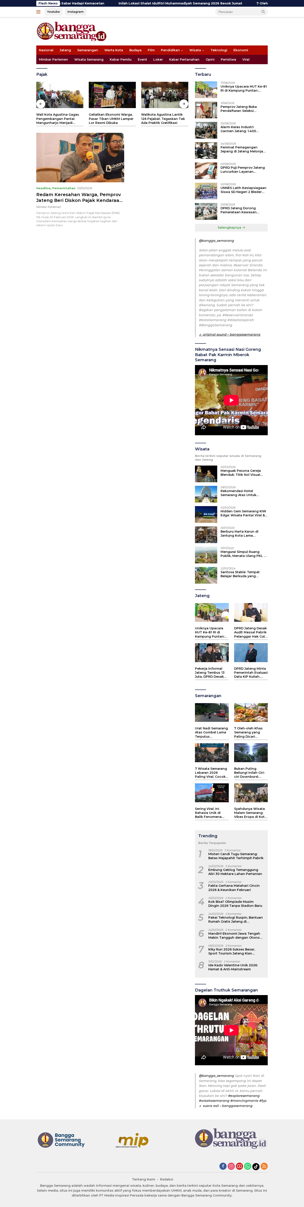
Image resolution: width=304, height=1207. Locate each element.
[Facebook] (223, 1166)
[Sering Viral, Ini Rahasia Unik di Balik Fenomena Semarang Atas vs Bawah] (212, 792)
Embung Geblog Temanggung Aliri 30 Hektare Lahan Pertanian (235, 872)
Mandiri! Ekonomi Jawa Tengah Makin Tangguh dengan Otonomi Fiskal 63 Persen (236, 936)
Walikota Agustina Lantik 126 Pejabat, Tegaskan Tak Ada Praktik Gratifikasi (163, 119)
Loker (158, 59)
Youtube (53, 11)
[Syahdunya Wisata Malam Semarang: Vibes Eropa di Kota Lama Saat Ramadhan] (251, 792)
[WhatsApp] (247, 1166)
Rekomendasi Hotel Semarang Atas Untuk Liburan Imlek (238, 493)
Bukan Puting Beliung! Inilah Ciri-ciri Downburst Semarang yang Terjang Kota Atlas (249, 773)
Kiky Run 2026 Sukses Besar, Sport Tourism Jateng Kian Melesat (231, 951)
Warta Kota (113, 50)
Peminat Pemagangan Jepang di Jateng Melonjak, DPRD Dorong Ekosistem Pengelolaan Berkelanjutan (243, 149)
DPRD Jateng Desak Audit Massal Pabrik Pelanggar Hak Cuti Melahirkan (250, 632)
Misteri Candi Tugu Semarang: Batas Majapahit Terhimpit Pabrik (235, 856)
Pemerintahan (63, 188)
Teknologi (219, 50)
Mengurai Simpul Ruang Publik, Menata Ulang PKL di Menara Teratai (244, 554)
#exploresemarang (244, 1096)
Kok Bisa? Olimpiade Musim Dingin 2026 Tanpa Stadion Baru (235, 904)
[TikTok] (255, 1166)
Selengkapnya (230, 228)
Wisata (195, 50)
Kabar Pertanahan (184, 59)
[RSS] (264, 1166)
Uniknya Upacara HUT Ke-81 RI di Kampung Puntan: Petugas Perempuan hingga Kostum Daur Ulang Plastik (244, 88)
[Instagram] (231, 1166)
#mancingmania (244, 1101)
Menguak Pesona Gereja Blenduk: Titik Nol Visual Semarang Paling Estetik (241, 473)
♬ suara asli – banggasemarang (226, 1106)
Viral (245, 59)
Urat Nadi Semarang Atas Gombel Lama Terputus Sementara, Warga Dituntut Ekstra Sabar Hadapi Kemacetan (211, 732)
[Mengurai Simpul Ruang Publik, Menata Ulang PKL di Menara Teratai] (206, 555)
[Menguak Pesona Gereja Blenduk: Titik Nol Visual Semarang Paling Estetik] (206, 474)
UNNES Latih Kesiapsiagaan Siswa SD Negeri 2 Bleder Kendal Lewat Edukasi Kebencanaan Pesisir (243, 190)
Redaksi (166, 1179)
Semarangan (87, 50)
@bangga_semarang (216, 241)
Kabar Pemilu (121, 59)
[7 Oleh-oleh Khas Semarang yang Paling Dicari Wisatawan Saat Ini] (251, 712)
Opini (210, 59)
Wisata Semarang (88, 59)
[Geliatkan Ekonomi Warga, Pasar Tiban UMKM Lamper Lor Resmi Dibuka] (112, 95)
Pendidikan (170, 50)
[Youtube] (239, 1166)
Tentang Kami (143, 1179)
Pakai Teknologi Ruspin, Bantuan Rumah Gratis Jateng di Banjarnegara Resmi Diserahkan (235, 920)
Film (151, 50)
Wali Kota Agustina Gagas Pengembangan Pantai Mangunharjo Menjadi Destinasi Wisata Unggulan (58, 119)
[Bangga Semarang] (71, 31)
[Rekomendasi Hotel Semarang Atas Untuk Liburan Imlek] (206, 494)
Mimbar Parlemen (53, 59)
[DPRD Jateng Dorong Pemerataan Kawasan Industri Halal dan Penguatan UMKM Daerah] (206, 211)
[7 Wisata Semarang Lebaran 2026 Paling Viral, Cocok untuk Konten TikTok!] (212, 752)
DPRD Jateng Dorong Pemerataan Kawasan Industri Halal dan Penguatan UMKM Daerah (242, 210)
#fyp (263, 1101)
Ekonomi (240, 50)
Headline (43, 188)
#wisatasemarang (214, 1101)
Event (142, 59)
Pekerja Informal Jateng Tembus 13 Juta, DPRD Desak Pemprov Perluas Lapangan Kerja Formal (210, 673)
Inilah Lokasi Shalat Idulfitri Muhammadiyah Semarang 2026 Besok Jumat (141, 3)
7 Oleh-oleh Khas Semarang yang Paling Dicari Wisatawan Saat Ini (250, 732)
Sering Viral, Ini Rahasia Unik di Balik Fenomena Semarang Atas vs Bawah (209, 813)
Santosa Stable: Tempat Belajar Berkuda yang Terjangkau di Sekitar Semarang (240, 574)
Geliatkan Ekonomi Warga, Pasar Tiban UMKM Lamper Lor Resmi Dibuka (111, 119)
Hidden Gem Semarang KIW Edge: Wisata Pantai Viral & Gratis (243, 513)
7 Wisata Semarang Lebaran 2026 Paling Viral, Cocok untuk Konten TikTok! (211, 773)
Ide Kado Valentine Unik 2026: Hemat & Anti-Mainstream (233, 967)
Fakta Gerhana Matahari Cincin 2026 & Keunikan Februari (234, 888)
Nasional (46, 50)
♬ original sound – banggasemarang (229, 335)
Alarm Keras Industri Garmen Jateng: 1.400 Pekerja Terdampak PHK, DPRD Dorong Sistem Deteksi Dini (241, 129)
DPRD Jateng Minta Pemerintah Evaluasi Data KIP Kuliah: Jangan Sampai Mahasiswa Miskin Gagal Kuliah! (251, 673)
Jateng (65, 50)
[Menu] (39, 12)
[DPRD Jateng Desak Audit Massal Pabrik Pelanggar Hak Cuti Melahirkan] (251, 612)
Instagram (75, 11)
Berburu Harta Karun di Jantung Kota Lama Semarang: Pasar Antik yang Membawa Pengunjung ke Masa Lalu (244, 534)
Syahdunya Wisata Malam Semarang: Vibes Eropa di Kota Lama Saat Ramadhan (250, 813)
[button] (263, 11)
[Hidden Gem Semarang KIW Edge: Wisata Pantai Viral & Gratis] (206, 514)
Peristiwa (228, 59)
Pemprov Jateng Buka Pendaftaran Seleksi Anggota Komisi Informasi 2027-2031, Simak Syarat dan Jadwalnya (244, 109)
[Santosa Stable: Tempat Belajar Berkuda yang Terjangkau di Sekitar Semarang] (206, 575)
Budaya (135, 50)
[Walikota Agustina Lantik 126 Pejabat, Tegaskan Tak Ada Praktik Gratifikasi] (164, 95)
